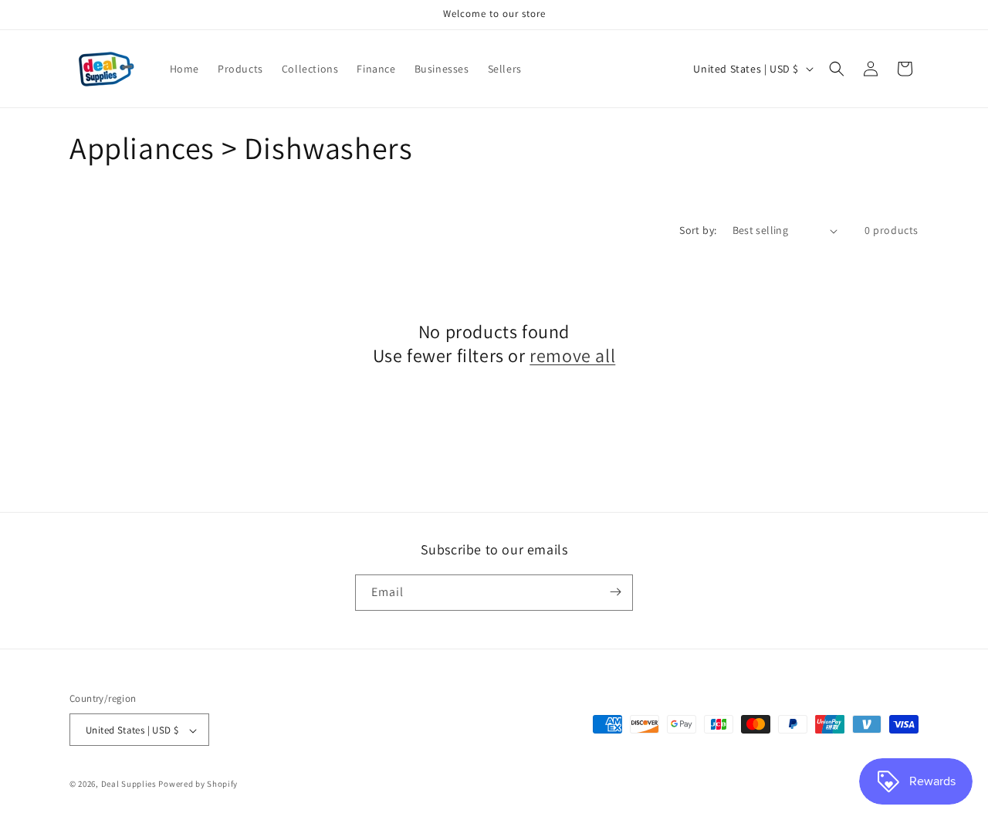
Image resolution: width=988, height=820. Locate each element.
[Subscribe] (615, 592)
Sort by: (697, 230)
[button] (837, 69)
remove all (572, 356)
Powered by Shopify (198, 784)
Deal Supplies (129, 784)
